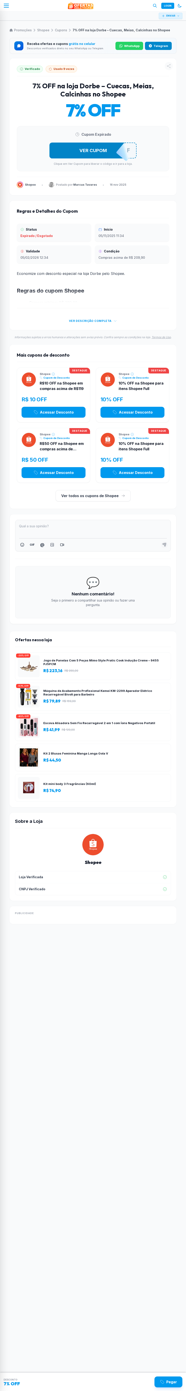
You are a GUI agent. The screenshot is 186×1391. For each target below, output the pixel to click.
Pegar (171, 1382)
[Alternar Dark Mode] (179, 5)
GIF (32, 544)
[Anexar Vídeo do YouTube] (62, 545)
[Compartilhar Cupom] (169, 66)
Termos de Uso (161, 337)
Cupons (61, 30)
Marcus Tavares (85, 184)
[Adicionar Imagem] (52, 545)
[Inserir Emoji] (22, 545)
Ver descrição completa (90, 321)
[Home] (80, 5)
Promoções (23, 30)
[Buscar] (155, 5)
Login (167, 5)
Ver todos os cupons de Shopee (90, 495)
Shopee (43, 30)
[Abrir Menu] (6, 5)
